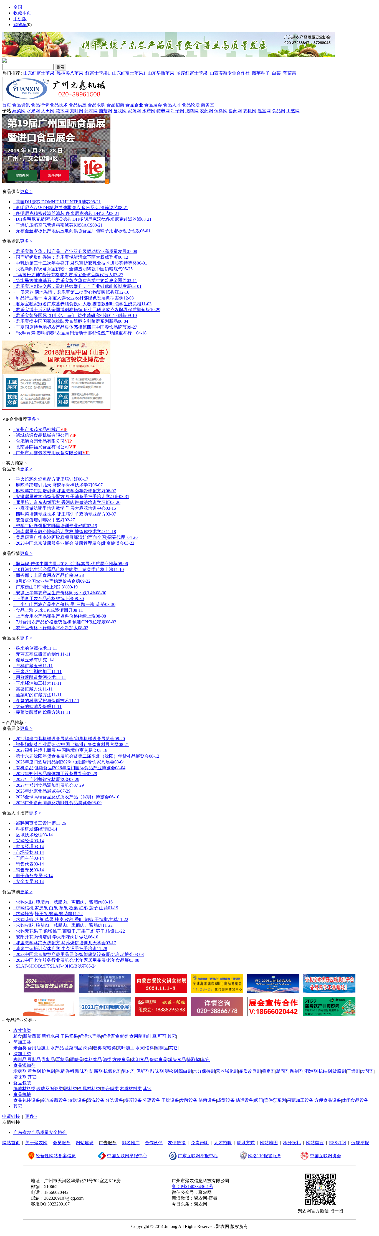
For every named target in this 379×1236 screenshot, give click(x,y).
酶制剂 (297, 1071)
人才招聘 (223, 1142)
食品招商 (115, 105)
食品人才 (172, 105)
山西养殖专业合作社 (230, 73)
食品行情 (40, 105)
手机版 (20, 18)
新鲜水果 (50, 1036)
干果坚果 (69, 1036)
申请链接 (11, 1116)
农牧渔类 (22, 1030)
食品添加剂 (24, 1065)
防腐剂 (96, 1071)
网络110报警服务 (264, 1155)
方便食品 (121, 1059)
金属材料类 (89, 1088)
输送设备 (77, 1100)
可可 (162, 1036)
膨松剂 (171, 1071)
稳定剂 (268, 1071)
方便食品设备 (327, 1100)
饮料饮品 (93, 1059)
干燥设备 (170, 1100)
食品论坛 (191, 105)
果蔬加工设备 (300, 1100)
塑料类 (70, 1088)
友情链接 (177, 1142)
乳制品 (48, 1059)
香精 (60, 1071)
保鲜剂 (143, 1071)
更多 (31, 1116)
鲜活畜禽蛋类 (115, 1036)
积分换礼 (292, 1142)
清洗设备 (96, 1100)
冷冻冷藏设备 (54, 1100)
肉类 (87, 1047)
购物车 (20, 24)
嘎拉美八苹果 (70, 73)
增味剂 (20, 1077)
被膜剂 (339, 1071)
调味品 (76, 1059)
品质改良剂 (250, 1071)
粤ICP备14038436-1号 (192, 1186)
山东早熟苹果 (161, 73)
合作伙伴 (154, 1142)
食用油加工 (38, 1047)
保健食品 (158, 1059)
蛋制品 (62, 1059)
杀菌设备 (207, 1100)
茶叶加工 (126, 1047)
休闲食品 (140, 1059)
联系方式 (246, 1142)
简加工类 (22, 1042)
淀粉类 (109, 1047)
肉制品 (20, 1059)
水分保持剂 (204, 1071)
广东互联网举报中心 (198, 1155)
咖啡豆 (150, 1036)
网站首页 (11, 1142)
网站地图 (269, 1142)
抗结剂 (325, 1071)
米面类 (20, 1047)
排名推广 (131, 1142)
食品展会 (153, 105)
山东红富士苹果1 (128, 73)
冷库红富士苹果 (192, 73)
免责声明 (200, 1142)
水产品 (57, 1047)
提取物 (193, 1059)
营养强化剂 (227, 1071)
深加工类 (22, 1053)
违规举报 (360, 1142)
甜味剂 (82, 1071)
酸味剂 (157, 1071)
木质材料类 (131, 1088)
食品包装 (22, 1082)
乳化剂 (128, 1071)
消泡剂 (311, 1071)
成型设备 (226, 1100)
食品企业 (134, 105)
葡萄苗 (289, 73)
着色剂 (34, 1071)
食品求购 (96, 105)
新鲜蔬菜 (32, 1036)
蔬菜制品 (73, 1047)
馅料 (149, 1047)
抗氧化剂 (112, 1071)
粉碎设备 (133, 1100)
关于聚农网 (36, 1142)
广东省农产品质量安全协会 (40, 1132)
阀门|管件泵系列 (270, 1100)
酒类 (107, 1059)
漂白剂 (185, 1071)
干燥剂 (353, 1071)
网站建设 (85, 1142)
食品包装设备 (26, 1100)
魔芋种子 (261, 73)
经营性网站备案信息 (56, 1155)
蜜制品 (161, 1047)
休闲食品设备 (355, 1100)
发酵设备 (189, 1100)
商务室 (207, 105)
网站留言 (315, 1142)
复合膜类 (110, 1088)
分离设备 (151, 1100)
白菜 (276, 73)
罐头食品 (177, 1059)
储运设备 (244, 1100)
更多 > (26, 191)
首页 (6, 105)
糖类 (97, 1047)
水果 (139, 1047)
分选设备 (114, 1100)
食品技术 (59, 105)
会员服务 (61, 1142)
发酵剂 (367, 1071)
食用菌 (136, 1036)
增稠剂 (20, 1071)
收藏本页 (22, 13)
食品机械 (22, 1094)
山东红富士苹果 (38, 73)
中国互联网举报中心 (127, 1155)
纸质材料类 (24, 1088)
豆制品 (34, 1059)
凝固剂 (282, 1071)
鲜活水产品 (90, 1036)
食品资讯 (21, 105)
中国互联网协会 (325, 1155)
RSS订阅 (337, 1142)
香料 (69, 1071)
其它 (171, 1036)
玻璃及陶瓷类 (49, 1088)
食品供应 (78, 105)
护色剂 (48, 1071)
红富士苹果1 (97, 73)
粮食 (17, 1036)
